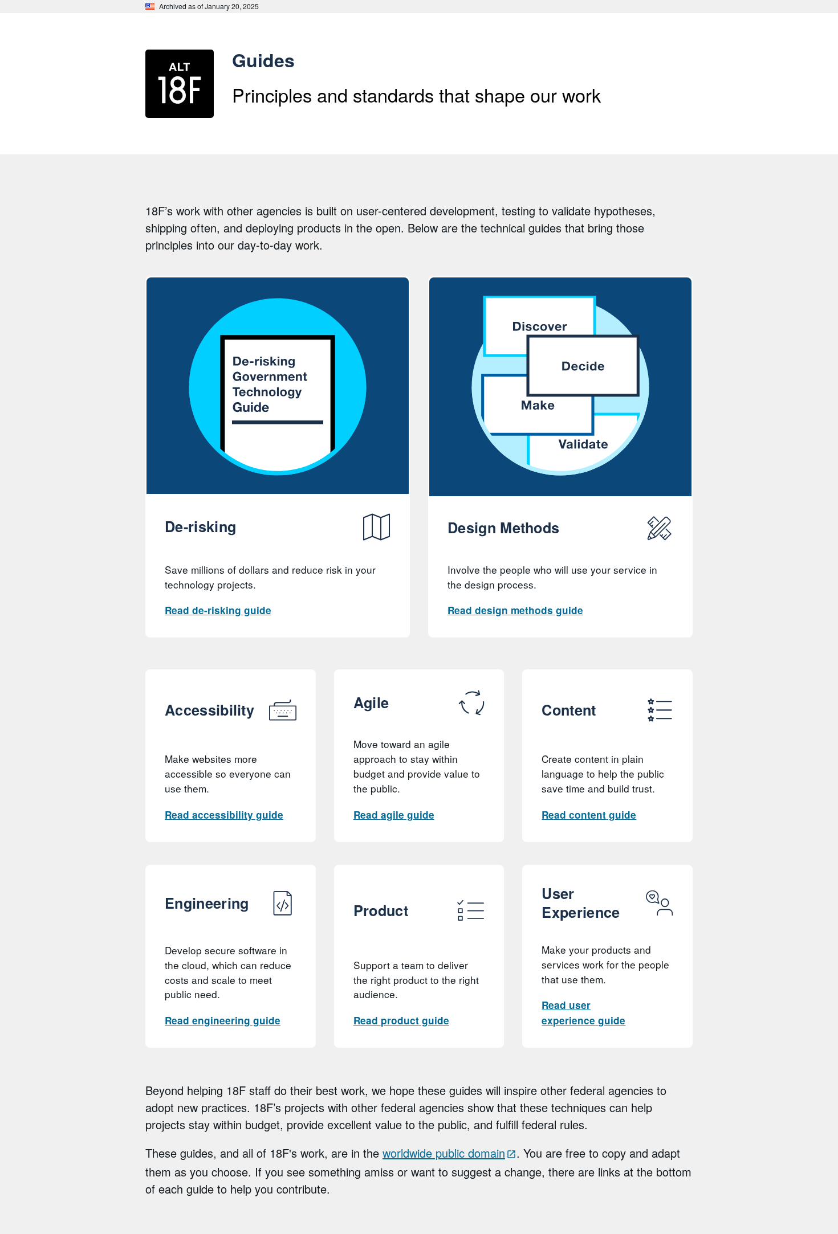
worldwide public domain (444, 1153)
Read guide (218, 610)
